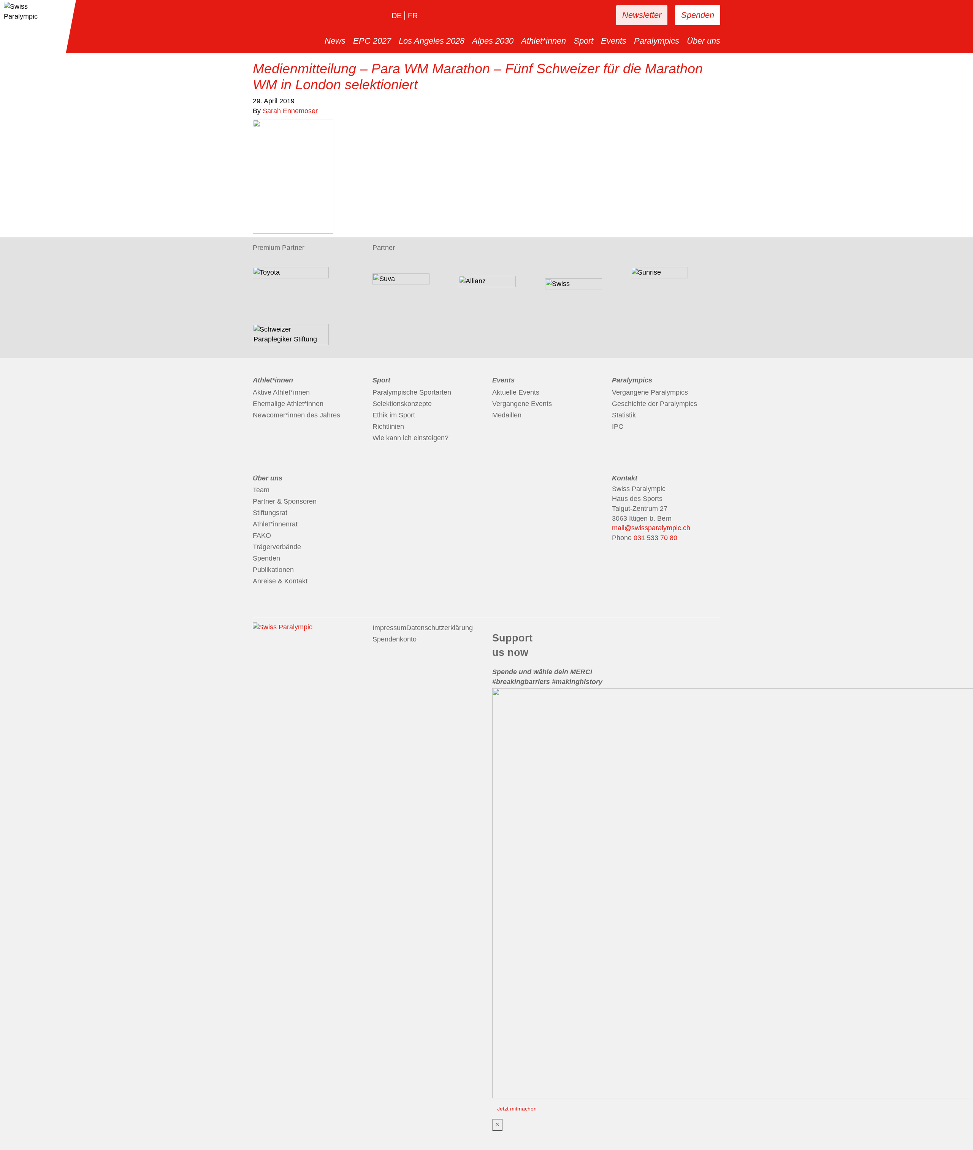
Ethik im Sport (393, 415)
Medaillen (506, 415)
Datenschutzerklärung (439, 628)
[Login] (586, 15)
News (335, 41)
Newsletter (641, 15)
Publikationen (273, 569)
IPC (617, 426)
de (396, 15)
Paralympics (656, 41)
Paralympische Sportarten (411, 392)
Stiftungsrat (270, 513)
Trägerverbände (277, 547)
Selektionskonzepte (402, 404)
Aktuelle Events (515, 392)
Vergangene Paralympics (650, 392)
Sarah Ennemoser (290, 111)
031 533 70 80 (655, 538)
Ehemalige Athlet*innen (288, 404)
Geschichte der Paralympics (654, 404)
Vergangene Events (522, 404)
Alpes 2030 (492, 41)
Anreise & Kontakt (280, 581)
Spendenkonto (394, 639)
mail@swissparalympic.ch (651, 528)
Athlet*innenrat (275, 524)
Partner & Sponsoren (285, 501)
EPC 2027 (372, 41)
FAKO (262, 535)
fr (413, 15)
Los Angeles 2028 (431, 41)
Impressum (389, 628)
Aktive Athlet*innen (281, 392)
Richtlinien (388, 426)
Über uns (703, 41)
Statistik (624, 415)
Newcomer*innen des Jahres (296, 415)
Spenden (697, 15)
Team (261, 490)
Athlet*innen (543, 41)
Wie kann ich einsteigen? (410, 438)
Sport (583, 41)
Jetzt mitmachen (517, 1109)
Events (613, 41)
